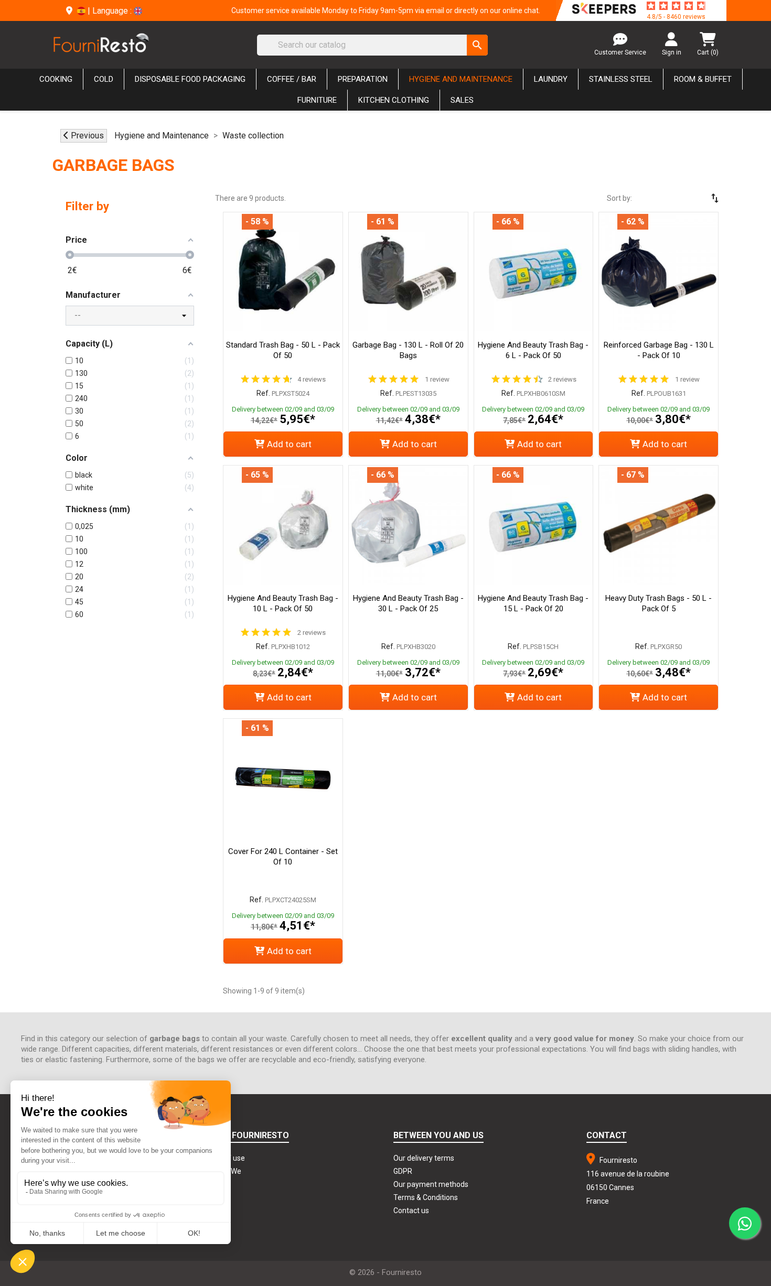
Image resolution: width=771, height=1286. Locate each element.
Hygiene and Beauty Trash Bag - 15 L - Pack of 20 (533, 603)
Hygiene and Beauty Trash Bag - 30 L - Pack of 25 (408, 603)
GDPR (402, 1171)
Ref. (263, 393)
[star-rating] (676, 6)
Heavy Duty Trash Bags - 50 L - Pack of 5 (658, 603)
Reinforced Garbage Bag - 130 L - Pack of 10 (659, 350)
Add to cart (289, 444)
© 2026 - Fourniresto (385, 1272)
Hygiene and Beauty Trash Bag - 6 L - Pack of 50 (533, 350)
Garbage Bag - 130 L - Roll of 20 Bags (408, 350)
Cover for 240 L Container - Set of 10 (283, 857)
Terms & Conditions (425, 1197)
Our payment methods (430, 1184)
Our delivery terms (423, 1158)
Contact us (411, 1210)
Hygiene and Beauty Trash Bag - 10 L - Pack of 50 (283, 603)
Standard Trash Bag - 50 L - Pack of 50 (283, 350)
